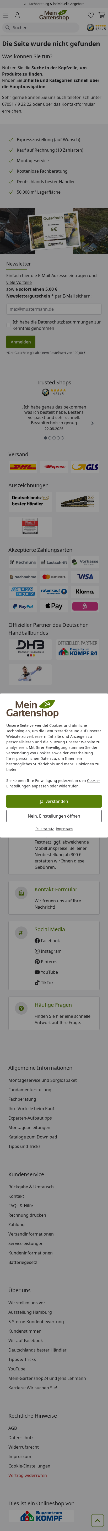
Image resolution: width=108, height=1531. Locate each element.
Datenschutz (44, 829)
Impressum (64, 829)
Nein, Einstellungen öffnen (54, 816)
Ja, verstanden (54, 801)
